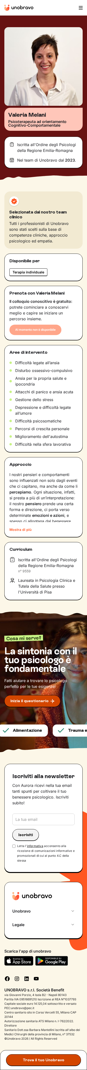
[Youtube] (36, 978)
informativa (35, 846)
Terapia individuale (28, 272)
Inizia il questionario (29, 701)
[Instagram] (17, 978)
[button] (80, 7)
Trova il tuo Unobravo (43, 1060)
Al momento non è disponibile (35, 329)
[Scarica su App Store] (18, 961)
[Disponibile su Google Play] (51, 961)
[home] (18, 8)
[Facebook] (7, 978)
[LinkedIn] (26, 978)
